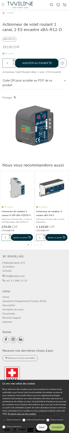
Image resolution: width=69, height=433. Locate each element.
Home (5, 297)
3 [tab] (34, 244)
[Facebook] (6, 339)
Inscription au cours (13, 309)
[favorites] (58, 5)
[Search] (51, 5)
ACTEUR (10, 13)
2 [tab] (31, 244)
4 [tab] (37, 244)
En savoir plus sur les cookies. (22, 413)
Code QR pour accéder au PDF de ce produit (27, 82)
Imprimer (7, 322)
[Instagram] (13, 339)
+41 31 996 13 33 (16, 280)
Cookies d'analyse (56, 420)
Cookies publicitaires (14, 426)
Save (42, 427)
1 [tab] (28, 244)
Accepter (57, 427)
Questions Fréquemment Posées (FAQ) (24, 301)
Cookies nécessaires (13, 420)
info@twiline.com (15, 276)
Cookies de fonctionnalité (35, 420)
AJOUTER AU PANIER (35, 63)
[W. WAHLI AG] (20, 5)
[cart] (64, 5)
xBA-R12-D (9, 39)
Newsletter (8, 305)
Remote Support (11, 318)
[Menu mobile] (3, 5)
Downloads (8, 313)
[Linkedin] (20, 339)
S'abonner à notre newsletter (21, 358)
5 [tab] (41, 244)
